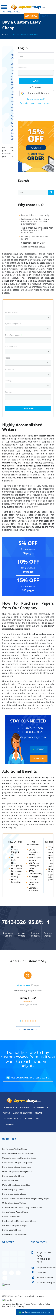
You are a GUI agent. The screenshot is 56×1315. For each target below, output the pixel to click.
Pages (7, 358)
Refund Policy (44, 1304)
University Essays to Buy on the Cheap (19, 1158)
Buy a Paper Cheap (10, 1180)
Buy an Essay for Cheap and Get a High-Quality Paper (25, 1198)
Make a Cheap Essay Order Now (16, 1185)
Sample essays (32, 1118)
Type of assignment (13, 323)
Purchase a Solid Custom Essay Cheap (19, 1221)
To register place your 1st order (36, 103)
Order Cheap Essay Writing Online (17, 1171)
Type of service (11, 312)
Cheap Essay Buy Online (12, 1189)
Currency (9, 392)
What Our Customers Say (28, 961)
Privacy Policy (30, 1304)
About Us (24, 1107)
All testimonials (28, 1029)
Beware (38, 1113)
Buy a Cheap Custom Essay (14, 1194)
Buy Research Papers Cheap (14, 1234)
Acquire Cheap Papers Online (15, 1212)
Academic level (11, 346)
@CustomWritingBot (46, 1282)
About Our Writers (22, 1113)
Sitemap (20, 1306)
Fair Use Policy (8, 1306)
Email (20, 56)
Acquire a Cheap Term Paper (14, 1225)
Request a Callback (45, 1277)
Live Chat (39, 749)
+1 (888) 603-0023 (32, 731)
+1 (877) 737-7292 (11, 11)
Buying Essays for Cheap (13, 1176)
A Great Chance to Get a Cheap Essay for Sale (22, 1207)
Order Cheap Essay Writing (14, 1203)
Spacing (8, 380)
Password (22, 68)
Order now (31, 16)
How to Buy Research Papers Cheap (18, 1153)
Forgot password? (36, 99)
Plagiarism (8, 1124)
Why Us (6, 1113)
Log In (36, 80)
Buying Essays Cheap (11, 1230)
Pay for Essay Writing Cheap (14, 1149)
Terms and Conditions (12, 1304)
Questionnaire (23, 985)
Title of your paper (13, 335)
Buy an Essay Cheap (11, 1216)
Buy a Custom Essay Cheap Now (16, 1167)
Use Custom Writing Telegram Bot (30, 1077)
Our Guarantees (40, 1107)
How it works (10, 1107)
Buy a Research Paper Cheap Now (17, 1162)
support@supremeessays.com (28, 737)
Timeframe (9, 369)
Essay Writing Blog (12, 1118)
